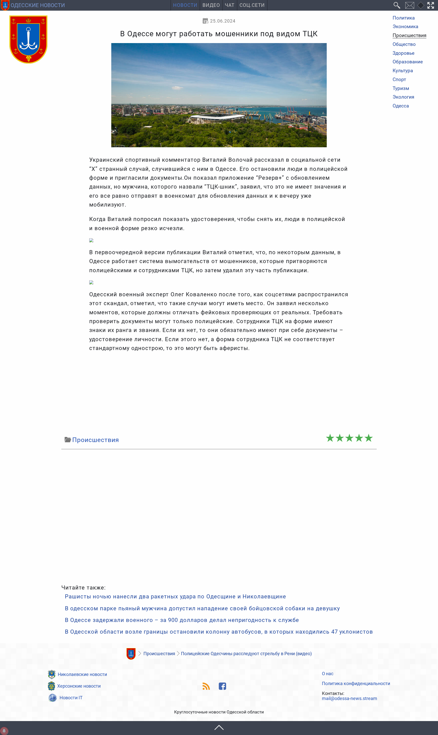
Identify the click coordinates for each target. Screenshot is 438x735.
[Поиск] (397, 5)
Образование (408, 62)
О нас (327, 673)
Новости (185, 5)
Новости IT (71, 697)
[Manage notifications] (4, 731)
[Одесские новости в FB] (222, 686)
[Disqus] (219, 515)
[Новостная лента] (206, 686)
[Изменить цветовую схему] (420, 5)
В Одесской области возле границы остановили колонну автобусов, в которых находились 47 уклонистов (219, 632)
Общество (404, 44)
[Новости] (131, 654)
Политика (404, 18)
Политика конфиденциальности (356, 683)
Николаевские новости (82, 674)
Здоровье (403, 53)
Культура (403, 70)
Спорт (399, 79)
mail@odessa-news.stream (349, 698)
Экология (403, 97)
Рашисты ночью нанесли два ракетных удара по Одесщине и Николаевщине (175, 596)
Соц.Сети (252, 5)
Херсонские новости (79, 686)
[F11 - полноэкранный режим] (431, 5)
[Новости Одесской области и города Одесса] (28, 39)
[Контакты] (409, 5)
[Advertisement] (219, 393)
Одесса (401, 106)
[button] (219, 728)
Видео (211, 5)
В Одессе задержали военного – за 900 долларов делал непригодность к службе (182, 620)
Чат (229, 5)
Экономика (405, 27)
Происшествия (409, 35)
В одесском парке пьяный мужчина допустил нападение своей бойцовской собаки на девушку (202, 608)
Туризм (401, 88)
